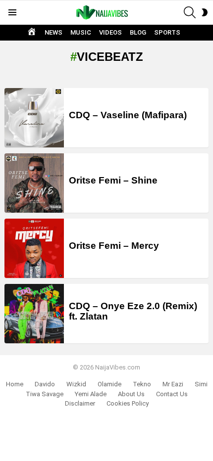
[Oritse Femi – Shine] (34, 183)
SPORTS (167, 32)
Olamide (109, 384)
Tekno (142, 384)
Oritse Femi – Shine (113, 180)
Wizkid (76, 384)
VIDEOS (110, 32)
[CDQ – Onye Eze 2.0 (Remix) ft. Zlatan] (34, 313)
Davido (45, 384)
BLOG (138, 32)
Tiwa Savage (44, 394)
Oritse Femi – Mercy (114, 245)
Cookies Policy (127, 403)
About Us (131, 394)
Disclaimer (80, 403)
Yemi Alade (90, 394)
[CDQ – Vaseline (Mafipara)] (34, 117)
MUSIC (80, 32)
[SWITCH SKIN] (205, 12)
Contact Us (172, 394)
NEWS (53, 32)
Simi (201, 384)
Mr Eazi (172, 384)
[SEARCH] (190, 12)
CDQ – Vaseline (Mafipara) (128, 115)
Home (14, 384)
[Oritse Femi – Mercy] (34, 248)
